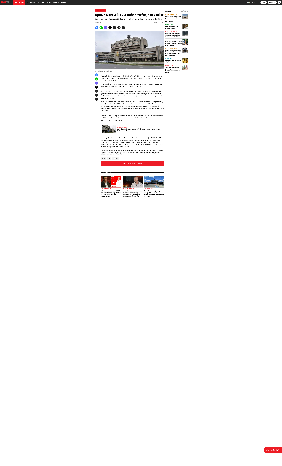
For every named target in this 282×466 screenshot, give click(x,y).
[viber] (105, 27)
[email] (114, 27)
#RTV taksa (115, 158)
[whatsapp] (101, 27)
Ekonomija (32, 2)
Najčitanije (273, 450)
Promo (38, 2)
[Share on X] (110, 27)
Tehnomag (63, 2)
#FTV (109, 158)
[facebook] (96, 27)
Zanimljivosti (56, 2)
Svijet (26, 2)
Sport (42, 2)
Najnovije (268, 450)
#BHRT (103, 158)
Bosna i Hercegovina (19, 2)
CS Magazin (48, 2)
